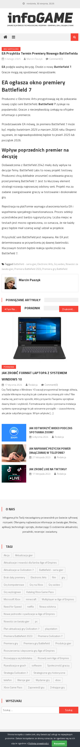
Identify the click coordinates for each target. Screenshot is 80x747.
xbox (57, 680)
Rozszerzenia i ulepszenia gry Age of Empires (29, 651)
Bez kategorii (11, 49)
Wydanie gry (43, 680)
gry (63, 577)
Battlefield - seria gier (24, 264)
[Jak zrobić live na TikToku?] (14, 474)
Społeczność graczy (58, 665)
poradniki (28, 532)
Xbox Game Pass (13, 687)
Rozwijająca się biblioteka (18, 658)
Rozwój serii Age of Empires (53, 658)
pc (36, 621)
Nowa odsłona (47, 607)
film (54, 577)
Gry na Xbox (36, 585)
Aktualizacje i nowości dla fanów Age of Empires (30, 562)
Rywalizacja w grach (15, 665)
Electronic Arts (45, 264)
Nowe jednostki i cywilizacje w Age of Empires (29, 614)
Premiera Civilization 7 (50, 636)
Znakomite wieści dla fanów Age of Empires (70, 309)
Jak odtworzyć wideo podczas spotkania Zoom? (50, 430)
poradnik (32, 308)
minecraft (31, 599)
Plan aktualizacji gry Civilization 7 (21, 629)
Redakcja (33, 385)
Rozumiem (59, 743)
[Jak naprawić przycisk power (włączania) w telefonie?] (14, 453)
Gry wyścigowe (12, 592)
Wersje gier (23, 680)
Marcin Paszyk (35, 59)
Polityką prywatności (38, 743)
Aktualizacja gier (24, 555)
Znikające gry (57, 687)
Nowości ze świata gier (16, 621)
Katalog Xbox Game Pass (40, 592)
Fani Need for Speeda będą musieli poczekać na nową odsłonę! (14, 309)
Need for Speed (13, 607)
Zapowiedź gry (36, 687)
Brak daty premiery (14, 577)
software (37, 665)
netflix (30, 607)
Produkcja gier (63, 643)
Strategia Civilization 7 (16, 673)
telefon (8, 680)
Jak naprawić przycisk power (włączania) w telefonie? (50, 450)
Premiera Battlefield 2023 (27, 269)
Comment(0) (56, 59)
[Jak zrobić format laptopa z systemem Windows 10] (40, 338)
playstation (51, 629)
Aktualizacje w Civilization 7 (19, 570)
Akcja (6, 555)
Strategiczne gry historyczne (49, 673)
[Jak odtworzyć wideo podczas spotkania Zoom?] (14, 433)
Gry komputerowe (14, 585)
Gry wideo (59, 264)
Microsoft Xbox (12, 599)
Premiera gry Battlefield (54, 269)
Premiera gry (11, 643)
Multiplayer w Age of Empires (58, 599)
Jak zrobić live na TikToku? (48, 469)
